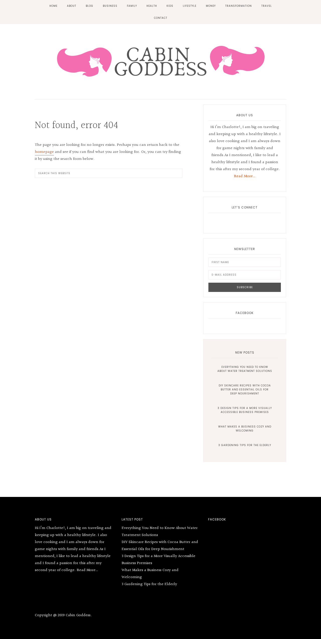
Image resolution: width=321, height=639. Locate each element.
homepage (44, 152)
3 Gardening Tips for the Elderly (244, 445)
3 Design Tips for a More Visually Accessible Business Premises (245, 410)
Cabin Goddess (160, 60)
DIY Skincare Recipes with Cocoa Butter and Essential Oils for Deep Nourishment (245, 389)
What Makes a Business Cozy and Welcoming (244, 429)
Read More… (245, 176)
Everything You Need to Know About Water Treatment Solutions (244, 369)
